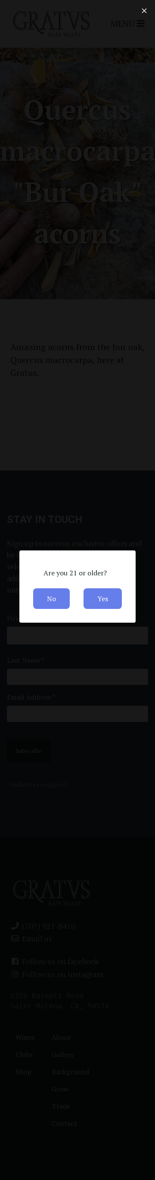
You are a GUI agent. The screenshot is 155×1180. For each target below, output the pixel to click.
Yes (102, 598)
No (51, 598)
